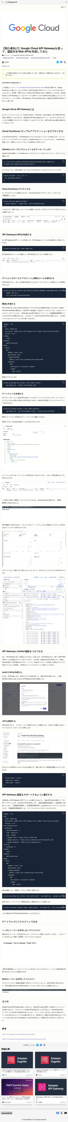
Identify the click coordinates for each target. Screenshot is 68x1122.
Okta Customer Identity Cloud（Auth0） (41, 58)
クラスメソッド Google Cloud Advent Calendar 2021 (27, 87)
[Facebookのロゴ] (57, 1113)
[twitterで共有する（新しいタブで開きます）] (65, 62)
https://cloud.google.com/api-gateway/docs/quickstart (18, 1034)
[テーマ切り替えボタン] (66, 2)
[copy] (63, 161)
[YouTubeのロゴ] (65, 1113)
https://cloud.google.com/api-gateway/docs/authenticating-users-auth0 (24, 1039)
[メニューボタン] (2, 2)
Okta (55, 58)
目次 (62, 7)
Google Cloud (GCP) (9, 58)
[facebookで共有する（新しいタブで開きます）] (61, 62)
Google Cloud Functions (23, 58)
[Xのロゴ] (61, 1113)
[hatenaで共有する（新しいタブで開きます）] (58, 62)
